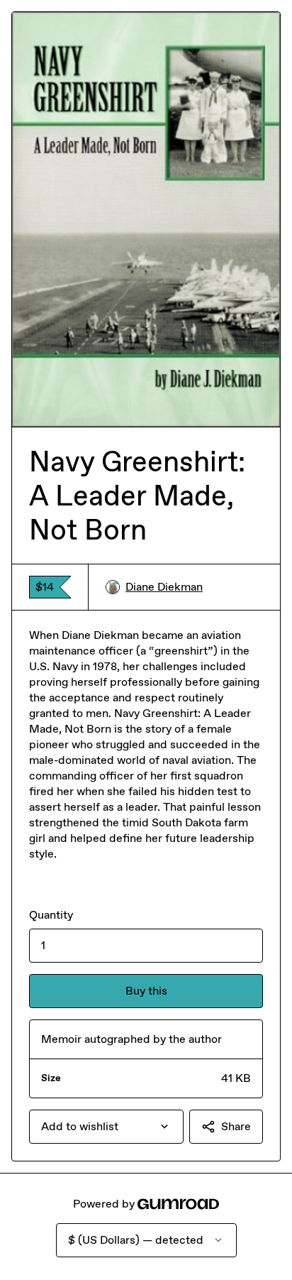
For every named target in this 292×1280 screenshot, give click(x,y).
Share (236, 1126)
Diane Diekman (164, 586)
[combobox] (106, 1127)
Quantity (51, 914)
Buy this (146, 990)
